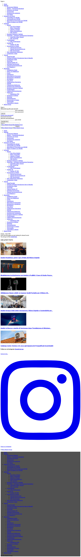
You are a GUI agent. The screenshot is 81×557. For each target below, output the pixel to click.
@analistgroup (19, 349)
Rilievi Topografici (15, 28)
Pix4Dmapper (11, 40)
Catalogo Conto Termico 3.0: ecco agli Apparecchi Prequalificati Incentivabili (27, 346)
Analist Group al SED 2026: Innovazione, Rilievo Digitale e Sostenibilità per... (27, 311)
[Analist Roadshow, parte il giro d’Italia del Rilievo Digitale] (13, 254)
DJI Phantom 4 (11, 67)
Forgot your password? (7, 115)
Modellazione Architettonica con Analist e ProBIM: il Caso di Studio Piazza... (27, 275)
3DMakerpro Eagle (12, 70)
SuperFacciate (11, 56)
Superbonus (10, 74)
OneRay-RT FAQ (14, 44)
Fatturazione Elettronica (13, 85)
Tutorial (6, 55)
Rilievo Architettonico (16, 31)
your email (18, 120)
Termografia (10, 101)
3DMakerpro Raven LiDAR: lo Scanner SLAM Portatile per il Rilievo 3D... (25, 293)
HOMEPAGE (13, 237)
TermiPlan (9, 61)
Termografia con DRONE (13, 19)
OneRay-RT (10, 43)
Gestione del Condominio (14, 86)
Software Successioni (13, 64)
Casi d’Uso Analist (15, 26)
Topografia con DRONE (13, 17)
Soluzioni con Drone (12, 10)
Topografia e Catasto (12, 103)
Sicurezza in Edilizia (12, 95)
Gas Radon (10, 14)
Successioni (10, 11)
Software (6, 23)
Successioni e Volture (13, 46)
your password (19, 112)
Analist (9, 25)
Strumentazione (11, 98)
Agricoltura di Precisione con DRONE (17, 20)
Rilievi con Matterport (13, 71)
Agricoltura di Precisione (14, 76)
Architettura (10, 79)
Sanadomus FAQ (14, 94)
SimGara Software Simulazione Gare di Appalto (20, 58)
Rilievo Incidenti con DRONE (15, 22)
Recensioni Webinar (12, 7)
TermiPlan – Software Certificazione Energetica (20, 35)
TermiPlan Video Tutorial (17, 37)
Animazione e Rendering (13, 77)
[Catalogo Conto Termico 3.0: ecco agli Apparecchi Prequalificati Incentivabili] (13, 343)
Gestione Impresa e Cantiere (15, 34)
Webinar (6, 5)
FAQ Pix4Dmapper (15, 41)
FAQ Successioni (15, 50)
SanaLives (10, 92)
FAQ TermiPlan (14, 38)
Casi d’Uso (10, 80)
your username (19, 110)
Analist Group (7, 104)
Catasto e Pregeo (15, 29)
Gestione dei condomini (13, 13)
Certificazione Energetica (14, 82)
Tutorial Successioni (15, 47)
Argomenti (6, 68)
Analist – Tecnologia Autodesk (15, 8)
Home (5, 4)
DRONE (9, 83)
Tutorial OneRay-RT (12, 62)
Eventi (8, 73)
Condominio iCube (12, 59)
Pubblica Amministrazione (14, 91)
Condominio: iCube (12, 53)
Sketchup (9, 97)
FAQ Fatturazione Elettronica (15, 52)
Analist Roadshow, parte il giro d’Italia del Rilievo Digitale (20, 258)
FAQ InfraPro (13, 32)
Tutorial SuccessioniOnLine (17, 49)
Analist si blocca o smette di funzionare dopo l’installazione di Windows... (26, 328)
